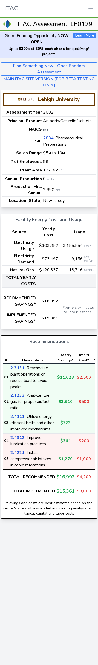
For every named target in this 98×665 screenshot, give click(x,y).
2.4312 (17, 438)
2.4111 (17, 416)
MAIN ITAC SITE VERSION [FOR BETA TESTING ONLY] (49, 82)
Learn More (84, 35)
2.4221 (17, 452)
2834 (48, 138)
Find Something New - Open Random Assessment (49, 69)
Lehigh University (59, 99)
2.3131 (17, 368)
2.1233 (17, 395)
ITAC (11, 8)
